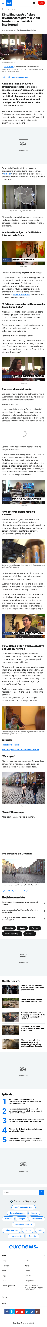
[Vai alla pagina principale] (9, 3)
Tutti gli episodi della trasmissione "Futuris (20, 749)
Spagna (22, 1219)
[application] (23, 47)
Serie (13, 9)
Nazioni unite (16, 1236)
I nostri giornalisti (8, 1286)
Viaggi (4, 1276)
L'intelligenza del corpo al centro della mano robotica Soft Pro (19, 919)
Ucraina (8, 1219)
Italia (40, 1230)
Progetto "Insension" (11, 745)
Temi (4, 1255)
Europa (4, 1261)
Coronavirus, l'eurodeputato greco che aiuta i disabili (20, 903)
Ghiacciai (32, 1236)
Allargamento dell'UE (23, 1225)
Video (4, 1281)
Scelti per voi (11, 981)
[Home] (2, 9)
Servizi (4, 1297)
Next (7, 9)
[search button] (41, 1192)
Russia (34, 1213)
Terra (27, 1266)
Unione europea (11, 1230)
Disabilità (9, 928)
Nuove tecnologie (12, 934)
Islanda (28, 1230)
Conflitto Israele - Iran (23, 1207)
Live (41, 3)
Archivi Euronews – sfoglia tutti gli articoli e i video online (34, 1288)
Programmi (29, 1281)
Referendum (37, 1219)
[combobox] (23, 1192)
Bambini (29, 934)
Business (5, 1266)
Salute (22, 928)
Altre (4, 1303)
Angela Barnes (8, 67)
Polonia (35, 928)
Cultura (28, 1276)
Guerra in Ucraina (17, 1213)
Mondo (27, 1261)
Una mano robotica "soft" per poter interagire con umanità (19, 911)
